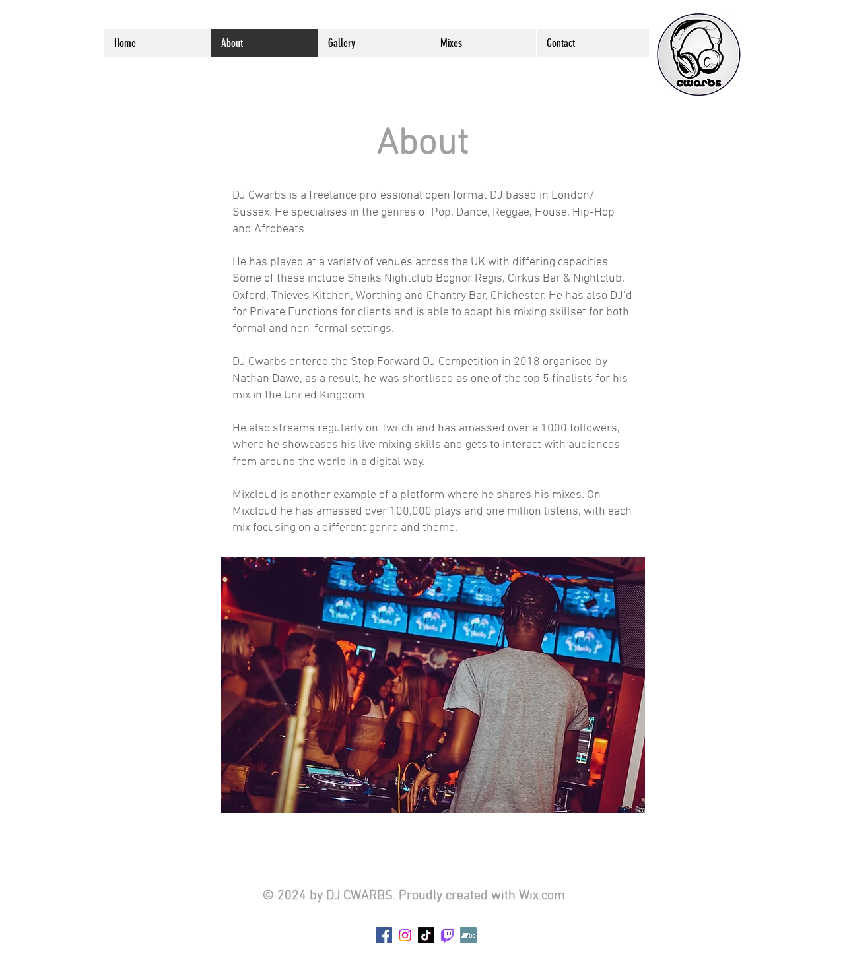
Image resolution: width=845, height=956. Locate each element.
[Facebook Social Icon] (384, 935)
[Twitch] (447, 935)
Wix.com (542, 896)
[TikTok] (426, 935)
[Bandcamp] (468, 935)
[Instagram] (405, 935)
